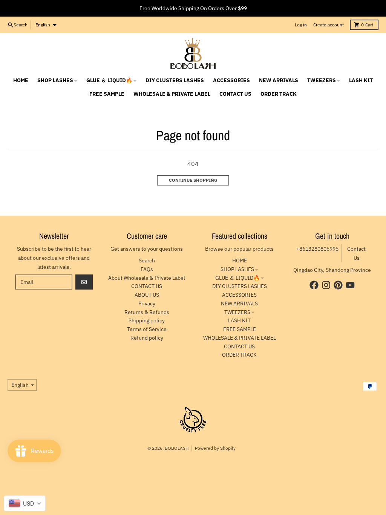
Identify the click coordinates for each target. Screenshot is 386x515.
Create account (328, 25)
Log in (301, 25)
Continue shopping (193, 180)
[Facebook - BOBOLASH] (314, 285)
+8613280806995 (317, 248)
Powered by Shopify (215, 448)
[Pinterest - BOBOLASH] (338, 285)
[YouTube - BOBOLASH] (350, 285)
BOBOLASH (176, 448)
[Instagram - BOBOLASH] (326, 285)
